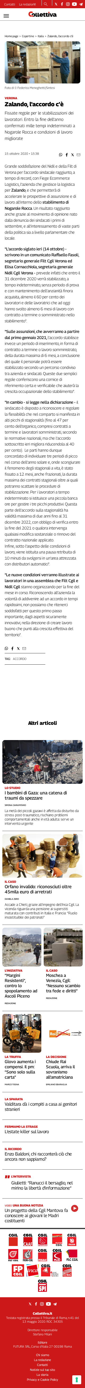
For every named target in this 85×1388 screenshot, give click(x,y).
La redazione (27, 4)
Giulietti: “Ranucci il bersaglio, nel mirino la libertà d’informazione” (42, 1185)
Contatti (9, 4)
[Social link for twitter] (56, 4)
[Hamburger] (6, 16)
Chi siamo (42, 1355)
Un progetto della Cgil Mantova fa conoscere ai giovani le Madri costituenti (36, 1215)
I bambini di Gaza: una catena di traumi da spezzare (36, 795)
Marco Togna (12, 1084)
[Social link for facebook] (62, 4)
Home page (11, 36)
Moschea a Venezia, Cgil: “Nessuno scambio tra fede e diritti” (63, 983)
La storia (42, 1374)
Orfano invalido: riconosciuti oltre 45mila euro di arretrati (38, 889)
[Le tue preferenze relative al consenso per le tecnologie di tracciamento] (76, 1379)
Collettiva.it (42, 1313)
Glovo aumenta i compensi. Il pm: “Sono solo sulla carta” (20, 1069)
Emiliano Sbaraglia (56, 1084)
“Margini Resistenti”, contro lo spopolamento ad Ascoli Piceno (21, 985)
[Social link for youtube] (74, 4)
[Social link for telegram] (81, 4)
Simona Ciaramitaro (15, 805)
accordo (19, 659)
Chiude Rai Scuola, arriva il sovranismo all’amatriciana (60, 1069)
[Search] (45, 4)
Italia (41, 36)
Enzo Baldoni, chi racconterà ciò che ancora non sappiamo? (38, 1156)
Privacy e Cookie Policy (42, 1379)
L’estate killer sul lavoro (27, 1131)
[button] (61, 155)
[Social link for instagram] (68, 4)
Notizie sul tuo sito (42, 1370)
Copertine (28, 36)
